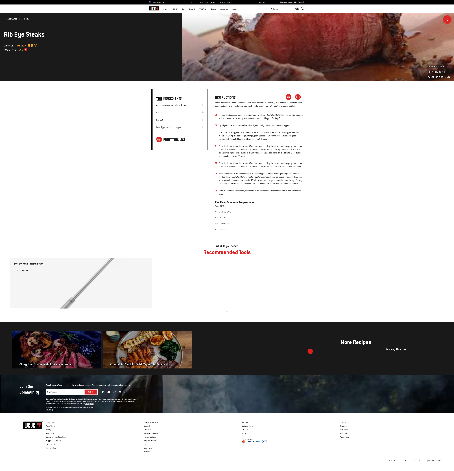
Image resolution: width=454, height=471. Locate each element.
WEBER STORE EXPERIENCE (208, 2)
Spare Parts (148, 452)
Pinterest (120, 392)
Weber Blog (50, 433)
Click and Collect (51, 444)
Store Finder (261, 2)
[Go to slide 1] (227, 312)
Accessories (344, 430)
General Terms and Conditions (56, 437)
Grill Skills (245, 430)
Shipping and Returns (53, 441)
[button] (170, 9)
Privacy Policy (89, 404)
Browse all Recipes (12, 19)
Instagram (114, 392)
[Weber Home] (154, 8)
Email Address (52, 392)
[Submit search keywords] (271, 8)
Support (147, 426)
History (48, 430)
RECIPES (193, 2)
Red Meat (26, 19)
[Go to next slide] (310, 351)
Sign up (91, 392)
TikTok (125, 392)
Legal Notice (417, 461)
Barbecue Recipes (248, 426)
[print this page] (289, 97)
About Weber (50, 426)
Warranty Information (151, 433)
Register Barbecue (150, 437)
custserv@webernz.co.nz (107, 401)
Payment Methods (150, 441)
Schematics (148, 448)
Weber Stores (344, 437)
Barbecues (343, 426)
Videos (244, 433)
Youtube (109, 392)
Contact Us (147, 430)
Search (275, 9)
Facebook (103, 392)
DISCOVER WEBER (225, 2)
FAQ (145, 444)
